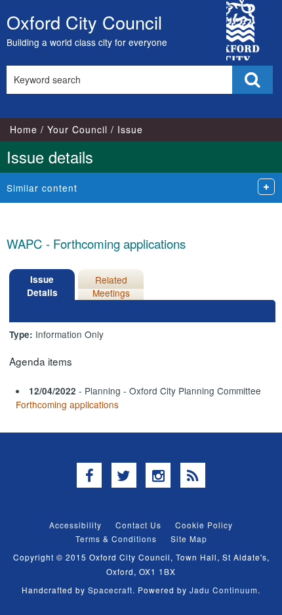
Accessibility (75, 524)
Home (23, 129)
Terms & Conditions (116, 538)
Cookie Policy (204, 524)
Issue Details (42, 286)
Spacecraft (110, 589)
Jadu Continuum (224, 589)
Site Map (189, 538)
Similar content (42, 187)
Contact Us (138, 524)
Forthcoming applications (67, 404)
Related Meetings (111, 286)
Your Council (77, 129)
